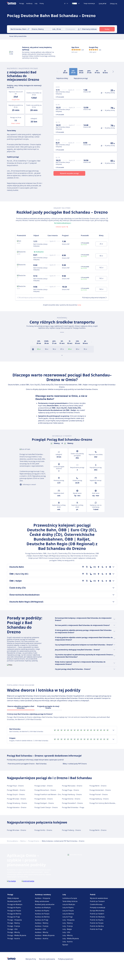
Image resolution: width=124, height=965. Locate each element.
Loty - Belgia (67, 929)
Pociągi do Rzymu (14, 907)
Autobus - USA (40, 929)
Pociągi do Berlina (14, 914)
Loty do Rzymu (68, 907)
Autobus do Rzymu (42, 911)
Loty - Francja (67, 926)
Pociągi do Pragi (13, 917)
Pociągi (21, 3)
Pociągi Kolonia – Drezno (71, 799)
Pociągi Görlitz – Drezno (43, 830)
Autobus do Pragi (41, 920)
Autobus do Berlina (42, 917)
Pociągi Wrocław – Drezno (16, 799)
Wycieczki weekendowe (99, 898)
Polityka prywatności (65, 959)
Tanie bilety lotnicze (69, 901)
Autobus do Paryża (42, 914)
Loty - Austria (67, 942)
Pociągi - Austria (13, 938)
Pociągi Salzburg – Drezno (99, 799)
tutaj (79, 305)
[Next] (113, 71)
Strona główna (12, 841)
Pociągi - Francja (13, 926)
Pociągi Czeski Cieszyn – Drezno (46, 807)
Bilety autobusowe (42, 901)
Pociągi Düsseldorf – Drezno (72, 803)
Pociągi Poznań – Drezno (99, 794)
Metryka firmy (31, 959)
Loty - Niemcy (67, 923)
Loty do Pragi (67, 917)
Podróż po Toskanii (97, 901)
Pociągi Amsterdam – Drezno (100, 790)
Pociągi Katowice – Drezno (16, 807)
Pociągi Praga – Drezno (70, 790)
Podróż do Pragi (96, 929)
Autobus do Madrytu (43, 907)
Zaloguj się (113, 3)
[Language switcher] (76, 3)
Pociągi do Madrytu (14, 904)
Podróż (92, 894)
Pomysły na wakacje (97, 907)
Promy (42, 3)
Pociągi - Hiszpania (14, 920)
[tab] (62, 78)
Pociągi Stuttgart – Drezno (44, 803)
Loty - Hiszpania (68, 920)
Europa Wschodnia (97, 911)
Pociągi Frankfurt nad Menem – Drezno (48, 794)
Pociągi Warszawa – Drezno (72, 786)
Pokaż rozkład (15, 123)
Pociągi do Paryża (14, 911)
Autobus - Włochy (41, 932)
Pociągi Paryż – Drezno (15, 786)
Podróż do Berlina (97, 926)
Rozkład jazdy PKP (14, 901)
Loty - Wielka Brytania (70, 938)
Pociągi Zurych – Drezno (16, 794)
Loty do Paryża (68, 911)
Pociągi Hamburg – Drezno (72, 794)
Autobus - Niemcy (41, 923)
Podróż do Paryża (96, 923)
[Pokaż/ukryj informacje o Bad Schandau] (113, 730)
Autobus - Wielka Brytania (45, 935)
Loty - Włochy (67, 935)
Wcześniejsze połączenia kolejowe (31, 297)
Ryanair (65, 945)
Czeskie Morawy (96, 904)
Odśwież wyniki (61, 227)
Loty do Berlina (68, 914)
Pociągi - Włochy (13, 932)
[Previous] (32, 342)
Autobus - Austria (41, 938)
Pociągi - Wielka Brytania (16, 935)
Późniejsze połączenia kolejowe (93, 297)
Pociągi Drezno (33, 841)
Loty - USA (66, 932)
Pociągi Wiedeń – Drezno (16, 790)
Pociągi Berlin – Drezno (98, 786)
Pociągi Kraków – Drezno (43, 799)
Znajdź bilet (15, 99)
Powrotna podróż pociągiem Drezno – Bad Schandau (27, 764)
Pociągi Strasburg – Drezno (17, 803)
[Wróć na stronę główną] (13, 3)
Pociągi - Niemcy (13, 923)
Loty (36, 3)
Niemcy (23, 841)
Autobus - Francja (41, 926)
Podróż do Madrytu (97, 917)
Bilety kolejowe (13, 898)
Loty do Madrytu (68, 904)
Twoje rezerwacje (89, 3)
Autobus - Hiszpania (42, 898)
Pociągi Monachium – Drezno (45, 790)
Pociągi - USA (12, 929)
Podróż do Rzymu (96, 920)
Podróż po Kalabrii (97, 914)
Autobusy (29, 3)
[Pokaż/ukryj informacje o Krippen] (113, 739)
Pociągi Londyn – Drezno (43, 786)
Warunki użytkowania (47, 959)
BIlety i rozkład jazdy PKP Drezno (75, 764)
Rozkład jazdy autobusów (44, 904)
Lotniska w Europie (69, 898)
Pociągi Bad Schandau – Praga (73, 807)
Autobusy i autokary (43, 894)
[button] (58, 29)
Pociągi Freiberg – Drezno (71, 830)
